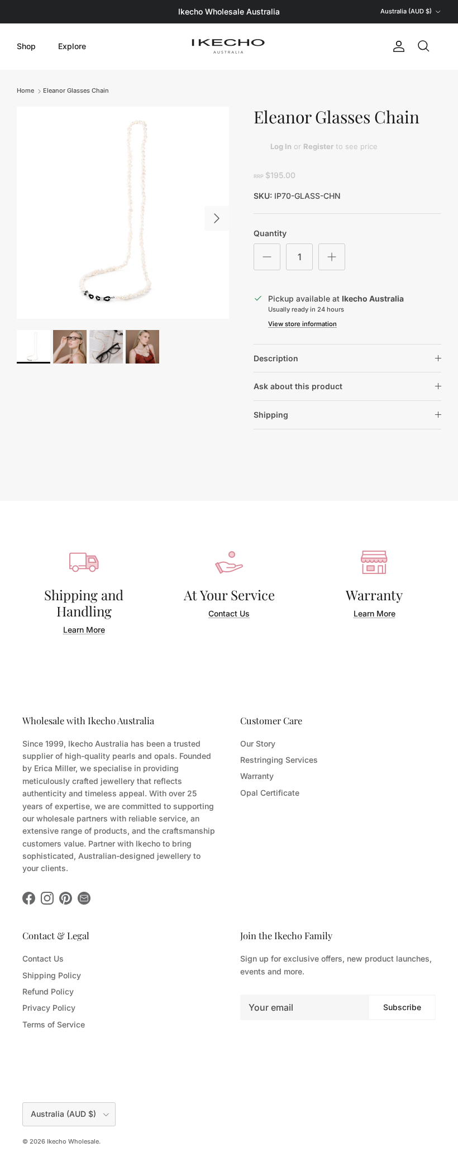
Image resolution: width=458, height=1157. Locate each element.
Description (276, 358)
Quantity (270, 233)
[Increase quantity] (331, 256)
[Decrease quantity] (267, 256)
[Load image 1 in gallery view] (123, 213)
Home (25, 90)
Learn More (84, 629)
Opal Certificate (269, 792)
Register (318, 146)
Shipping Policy (51, 975)
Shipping (271, 414)
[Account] (396, 46)
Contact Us (229, 613)
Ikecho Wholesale (73, 1141)
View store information (302, 324)
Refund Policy (48, 991)
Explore (72, 46)
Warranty (257, 776)
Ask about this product (298, 386)
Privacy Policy (48, 1007)
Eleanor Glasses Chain (76, 90)
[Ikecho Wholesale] (229, 46)
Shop (26, 46)
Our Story (257, 743)
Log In (281, 146)
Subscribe (402, 1007)
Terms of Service (53, 1024)
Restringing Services (279, 759)
